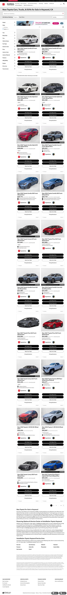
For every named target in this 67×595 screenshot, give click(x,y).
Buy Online (17, 3)
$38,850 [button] (26, 478)
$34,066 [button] (26, 336)
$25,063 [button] (26, 52)
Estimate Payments (28, 64)
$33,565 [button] (51, 291)
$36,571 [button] (50, 382)
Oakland (43, 544)
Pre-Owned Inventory (32, 3)
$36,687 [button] (50, 431)
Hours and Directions (59, 581)
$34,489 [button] (51, 336)
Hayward (55, 544)
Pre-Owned (5, 583)
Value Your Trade (28, 66)
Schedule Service (23, 581)
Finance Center (38, 524)
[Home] (4, 4)
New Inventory (23, 3)
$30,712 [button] (26, 197)
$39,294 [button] (51, 478)
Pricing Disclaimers (28, 69)
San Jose (18, 544)
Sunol (30, 549)
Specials (46, 3)
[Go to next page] (63, 505)
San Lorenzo (19, 549)
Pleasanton (43, 546)
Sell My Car (51, 3)
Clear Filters (21, 17)
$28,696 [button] (26, 148)
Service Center (59, 530)
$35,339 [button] (26, 382)
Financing (41, 3)
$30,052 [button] (51, 148)
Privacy (40, 592)
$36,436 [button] (25, 431)
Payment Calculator (42, 583)
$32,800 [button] (51, 242)
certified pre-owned (40, 523)
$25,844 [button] (51, 52)
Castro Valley (56, 546)
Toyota (15, 17)
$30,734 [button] (51, 197)
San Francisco (32, 544)
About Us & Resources (28, 5)
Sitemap (37, 592)
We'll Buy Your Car (29, 527)
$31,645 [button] (26, 242)
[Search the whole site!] (63, 4)
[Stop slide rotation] (63, 27)
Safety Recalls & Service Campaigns (29, 592)
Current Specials (6, 586)
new (31, 523)
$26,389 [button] (26, 100)
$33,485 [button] (26, 291)
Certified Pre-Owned (7, 584)
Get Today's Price (28, 61)
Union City (31, 546)
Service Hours (23, 584)
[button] (28, 102)
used (34, 523)
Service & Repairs (18, 5)
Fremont (18, 546)
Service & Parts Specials (25, 583)
